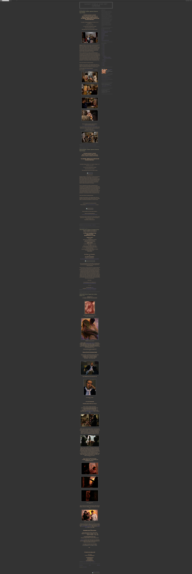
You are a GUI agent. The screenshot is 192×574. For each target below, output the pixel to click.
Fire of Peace (103, 34)
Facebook (103, 36)
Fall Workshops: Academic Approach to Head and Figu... (107, 58)
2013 (103, 53)
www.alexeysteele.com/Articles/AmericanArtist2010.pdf (89, 214)
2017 (103, 48)
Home (90, 565)
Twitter (102, 39)
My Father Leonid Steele (105, 35)
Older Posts (98, 565)
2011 (103, 62)
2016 (103, 49)
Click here (82, 539)
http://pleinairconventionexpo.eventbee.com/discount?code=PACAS (89, 258)
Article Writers (96, 571)
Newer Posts (81, 565)
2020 (103, 45)
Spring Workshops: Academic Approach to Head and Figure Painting (89, 150)
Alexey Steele (109, 69)
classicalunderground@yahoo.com (89, 69)
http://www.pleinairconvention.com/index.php (89, 283)
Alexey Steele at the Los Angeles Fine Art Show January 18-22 (88, 295)
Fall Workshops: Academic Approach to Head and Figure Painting (89, 12)
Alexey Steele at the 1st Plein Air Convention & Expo (89, 229)
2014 (103, 52)
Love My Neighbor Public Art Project (107, 31)
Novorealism (103, 33)
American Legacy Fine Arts (105, 40)
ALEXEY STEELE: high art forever (96, 4)
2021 (103, 44)
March (104, 59)
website (92, 287)
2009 (103, 65)
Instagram (103, 37)
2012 (103, 54)
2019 (103, 47)
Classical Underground (105, 32)
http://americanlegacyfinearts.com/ (91, 288)
